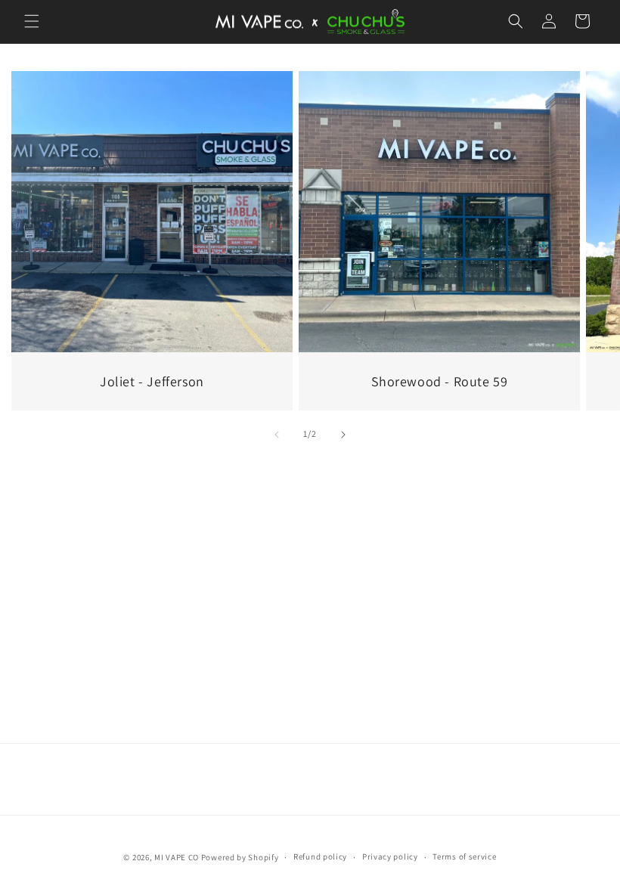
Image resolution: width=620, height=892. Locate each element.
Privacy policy (390, 856)
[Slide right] (343, 434)
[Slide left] (276, 434)
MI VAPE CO (177, 857)
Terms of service (464, 856)
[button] (31, 21)
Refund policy (320, 856)
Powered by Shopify (240, 857)
